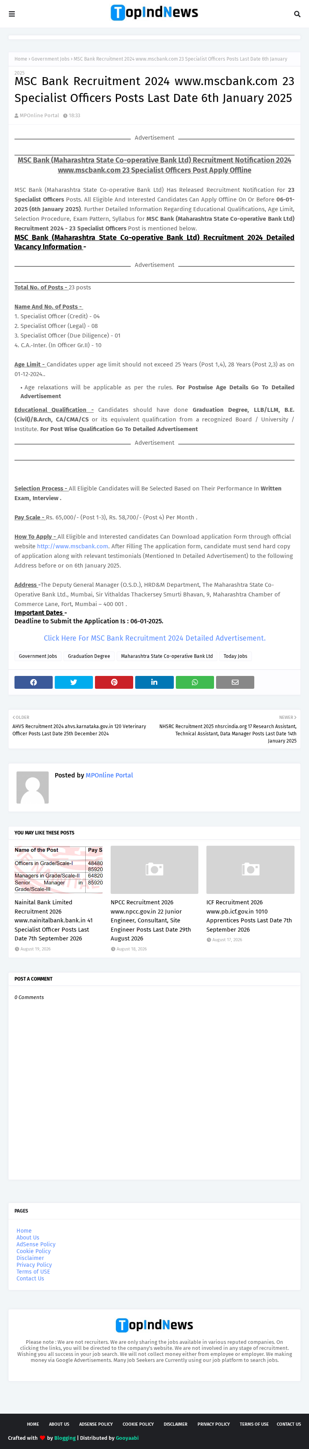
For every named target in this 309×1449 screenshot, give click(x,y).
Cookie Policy (33, 1251)
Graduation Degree (89, 656)
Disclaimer (30, 1258)
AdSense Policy (36, 1244)
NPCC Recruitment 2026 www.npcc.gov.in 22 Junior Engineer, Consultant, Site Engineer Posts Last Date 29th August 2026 (151, 920)
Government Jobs (50, 59)
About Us (27, 1237)
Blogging (65, 1438)
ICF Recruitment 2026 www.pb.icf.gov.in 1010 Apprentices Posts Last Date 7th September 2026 (249, 916)
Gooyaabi (127, 1438)
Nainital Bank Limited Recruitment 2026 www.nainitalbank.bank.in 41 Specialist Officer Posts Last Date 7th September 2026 (53, 920)
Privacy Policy (34, 1265)
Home (20, 59)
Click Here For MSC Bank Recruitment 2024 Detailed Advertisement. (155, 638)
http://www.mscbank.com (72, 546)
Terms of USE (33, 1271)
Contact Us (30, 1278)
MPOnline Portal (39, 115)
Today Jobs (235, 656)
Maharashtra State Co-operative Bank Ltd (167, 656)
